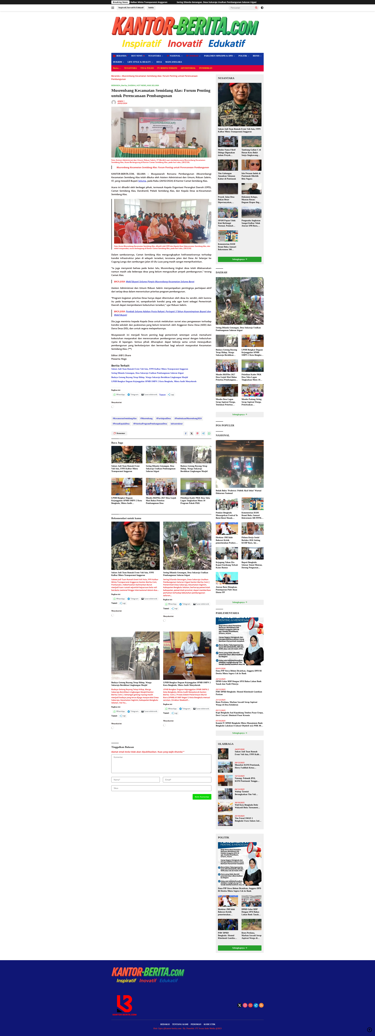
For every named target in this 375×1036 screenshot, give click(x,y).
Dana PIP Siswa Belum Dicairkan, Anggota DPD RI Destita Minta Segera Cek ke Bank (239, 672)
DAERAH (132, 85)
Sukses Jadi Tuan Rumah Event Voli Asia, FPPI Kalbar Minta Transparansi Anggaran (149, 369)
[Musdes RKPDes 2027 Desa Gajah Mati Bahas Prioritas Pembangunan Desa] (161, 486)
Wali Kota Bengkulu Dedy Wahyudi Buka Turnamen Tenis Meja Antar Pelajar (246, 806)
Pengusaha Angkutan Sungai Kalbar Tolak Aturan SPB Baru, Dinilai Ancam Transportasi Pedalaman (251, 223)
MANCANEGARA (173, 62)
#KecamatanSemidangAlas (125, 418)
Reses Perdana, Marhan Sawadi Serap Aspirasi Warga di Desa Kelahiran (236, 703)
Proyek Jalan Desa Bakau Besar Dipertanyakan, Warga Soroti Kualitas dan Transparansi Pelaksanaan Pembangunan (228, 200)
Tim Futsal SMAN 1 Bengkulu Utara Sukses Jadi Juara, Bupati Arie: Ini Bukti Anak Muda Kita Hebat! (248, 819)
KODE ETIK (209, 1024)
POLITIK (242, 56)
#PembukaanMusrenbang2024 (188, 418)
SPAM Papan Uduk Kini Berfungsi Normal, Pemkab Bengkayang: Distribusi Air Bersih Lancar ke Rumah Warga (227, 223)
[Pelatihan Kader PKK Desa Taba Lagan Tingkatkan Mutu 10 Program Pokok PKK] (196, 486)
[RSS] (261, 1005)
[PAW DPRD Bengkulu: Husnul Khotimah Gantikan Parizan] (228, 924)
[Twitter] (239, 1005)
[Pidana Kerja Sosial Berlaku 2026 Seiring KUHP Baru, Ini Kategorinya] (253, 528)
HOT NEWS (136, 56)
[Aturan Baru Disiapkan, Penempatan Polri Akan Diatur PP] (227, 578)
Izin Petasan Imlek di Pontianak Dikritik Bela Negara (251, 176)
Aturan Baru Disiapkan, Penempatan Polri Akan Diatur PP (226, 589)
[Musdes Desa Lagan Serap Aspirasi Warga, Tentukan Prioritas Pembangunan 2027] (227, 390)
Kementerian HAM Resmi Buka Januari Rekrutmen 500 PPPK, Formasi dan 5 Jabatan (228, 247)
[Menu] (113, 7)
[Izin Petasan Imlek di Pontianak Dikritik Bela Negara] (251, 165)
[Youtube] (250, 1005)
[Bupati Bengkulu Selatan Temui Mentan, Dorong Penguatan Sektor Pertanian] (253, 553)
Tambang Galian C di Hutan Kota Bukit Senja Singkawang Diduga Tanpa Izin (251, 153)
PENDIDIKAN (205, 68)
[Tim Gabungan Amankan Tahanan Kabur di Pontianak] (228, 165)
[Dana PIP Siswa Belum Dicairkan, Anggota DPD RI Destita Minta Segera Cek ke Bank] (240, 641)
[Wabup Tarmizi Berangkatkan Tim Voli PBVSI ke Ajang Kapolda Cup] (225, 793)
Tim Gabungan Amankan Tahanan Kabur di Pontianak (227, 176)
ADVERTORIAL (188, 68)
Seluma (142, 180)
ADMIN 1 (121, 101)
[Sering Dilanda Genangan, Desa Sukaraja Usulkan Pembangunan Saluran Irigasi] (161, 454)
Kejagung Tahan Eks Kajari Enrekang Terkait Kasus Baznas (227, 565)
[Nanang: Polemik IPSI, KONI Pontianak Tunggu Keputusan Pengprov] (225, 780)
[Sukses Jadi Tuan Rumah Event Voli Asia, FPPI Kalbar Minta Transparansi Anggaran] (126, 454)
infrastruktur (177, 424)
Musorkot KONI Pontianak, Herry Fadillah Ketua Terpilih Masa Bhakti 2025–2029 (247, 766)
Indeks (151, 7)
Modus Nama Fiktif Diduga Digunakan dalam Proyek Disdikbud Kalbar (227, 153)
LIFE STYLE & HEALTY (139, 62)
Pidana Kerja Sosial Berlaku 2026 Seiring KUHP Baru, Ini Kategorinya (251, 540)
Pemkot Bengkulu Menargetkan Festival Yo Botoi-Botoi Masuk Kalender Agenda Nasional (227, 516)
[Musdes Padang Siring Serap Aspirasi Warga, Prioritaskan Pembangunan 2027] (253, 390)
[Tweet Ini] (191, 433)
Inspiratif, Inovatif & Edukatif (131, 7)
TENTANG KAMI (180, 1024)
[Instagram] (245, 1005)
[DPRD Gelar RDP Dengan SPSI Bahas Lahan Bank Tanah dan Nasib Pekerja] (251, 900)
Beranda (115, 76)
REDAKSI (165, 1024)
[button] (256, 7)
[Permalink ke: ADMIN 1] (113, 102)
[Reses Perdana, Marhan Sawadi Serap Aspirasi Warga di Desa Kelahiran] (251, 924)
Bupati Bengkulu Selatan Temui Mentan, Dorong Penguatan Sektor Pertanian (252, 565)
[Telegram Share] (203, 433)
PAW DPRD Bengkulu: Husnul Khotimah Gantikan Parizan (239, 693)
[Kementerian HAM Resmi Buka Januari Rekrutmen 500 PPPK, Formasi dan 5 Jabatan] (228, 235)
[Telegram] (256, 1005)
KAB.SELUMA (153, 85)
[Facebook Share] (186, 433)
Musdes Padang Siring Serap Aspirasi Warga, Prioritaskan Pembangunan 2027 (251, 402)
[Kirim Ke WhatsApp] (209, 433)
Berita (116, 68)
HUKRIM (117, 62)
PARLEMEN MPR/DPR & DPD (218, 56)
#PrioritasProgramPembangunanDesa (150, 424)
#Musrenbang (146, 418)
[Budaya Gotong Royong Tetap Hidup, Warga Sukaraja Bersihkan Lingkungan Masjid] (196, 454)
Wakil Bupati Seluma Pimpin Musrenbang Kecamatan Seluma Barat (160, 281)
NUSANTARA (154, 56)
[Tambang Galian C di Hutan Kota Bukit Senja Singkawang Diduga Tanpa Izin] (251, 141)
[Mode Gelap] (262, 7)
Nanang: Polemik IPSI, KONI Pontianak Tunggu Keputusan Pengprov (246, 779)
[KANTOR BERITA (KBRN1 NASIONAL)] (185, 31)
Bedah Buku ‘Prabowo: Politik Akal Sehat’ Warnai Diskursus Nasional (238, 491)
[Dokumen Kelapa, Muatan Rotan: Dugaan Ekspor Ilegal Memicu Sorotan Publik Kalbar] (251, 188)
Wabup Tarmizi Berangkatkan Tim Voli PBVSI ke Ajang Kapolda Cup (246, 793)
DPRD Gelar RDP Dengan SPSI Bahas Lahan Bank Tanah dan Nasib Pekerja (238, 682)
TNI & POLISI (147, 68)
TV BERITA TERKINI (167, 68)
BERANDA (115, 85)
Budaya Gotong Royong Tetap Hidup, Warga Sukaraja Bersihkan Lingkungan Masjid (203, 2)
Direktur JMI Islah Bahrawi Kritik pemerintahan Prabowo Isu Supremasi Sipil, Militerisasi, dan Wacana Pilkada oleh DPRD (227, 540)
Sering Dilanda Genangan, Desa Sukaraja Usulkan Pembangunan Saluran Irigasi (147, 373)
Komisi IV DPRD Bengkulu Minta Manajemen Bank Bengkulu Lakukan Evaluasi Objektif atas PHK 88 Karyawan (239, 724)
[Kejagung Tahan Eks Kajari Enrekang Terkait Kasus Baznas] (227, 553)
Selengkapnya (238, 259)
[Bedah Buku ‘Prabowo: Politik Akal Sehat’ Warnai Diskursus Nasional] (240, 464)
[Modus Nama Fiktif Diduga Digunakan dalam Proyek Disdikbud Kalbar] (228, 141)
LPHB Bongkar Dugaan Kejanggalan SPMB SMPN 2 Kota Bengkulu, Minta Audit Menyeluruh (153, 381)
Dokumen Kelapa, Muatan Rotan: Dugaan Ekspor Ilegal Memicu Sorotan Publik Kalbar (251, 200)
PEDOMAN (196, 1024)
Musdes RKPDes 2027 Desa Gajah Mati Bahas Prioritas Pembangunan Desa (161, 500)
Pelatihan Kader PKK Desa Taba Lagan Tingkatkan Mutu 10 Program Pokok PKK (195, 500)
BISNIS (256, 56)
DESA (159, 62)
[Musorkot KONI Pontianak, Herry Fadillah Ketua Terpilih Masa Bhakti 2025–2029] (225, 767)
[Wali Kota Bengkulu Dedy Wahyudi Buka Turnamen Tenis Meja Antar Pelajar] (225, 807)
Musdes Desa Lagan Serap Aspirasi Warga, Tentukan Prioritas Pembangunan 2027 (226, 402)
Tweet (162, 394)
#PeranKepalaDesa (121, 424)
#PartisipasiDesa (163, 418)
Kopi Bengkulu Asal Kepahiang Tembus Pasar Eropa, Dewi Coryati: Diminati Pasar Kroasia (239, 713)
